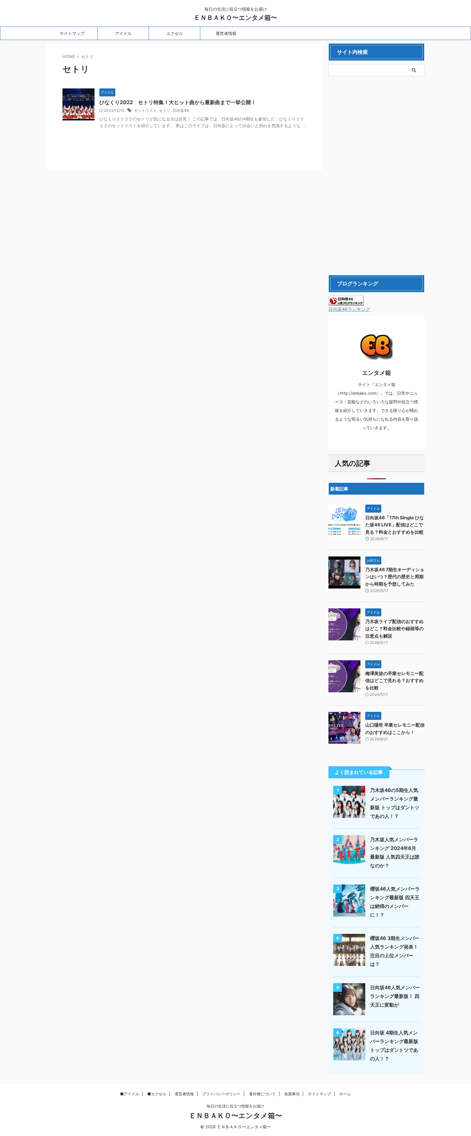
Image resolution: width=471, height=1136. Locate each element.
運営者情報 (226, 33)
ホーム (345, 1093)
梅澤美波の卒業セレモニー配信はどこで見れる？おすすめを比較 (394, 680)
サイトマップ (72, 33)
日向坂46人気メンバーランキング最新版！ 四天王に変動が (395, 996)
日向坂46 (180, 110)
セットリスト (145, 110)
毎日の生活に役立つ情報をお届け (235, 1106)
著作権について (262, 1093)
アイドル (123, 33)
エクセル (174, 33)
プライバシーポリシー (221, 1093)
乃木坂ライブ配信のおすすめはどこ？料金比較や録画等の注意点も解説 (394, 628)
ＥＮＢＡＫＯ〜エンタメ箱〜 (235, 17)
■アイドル (129, 1093)
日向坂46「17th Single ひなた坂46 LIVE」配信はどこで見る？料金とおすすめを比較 (394, 525)
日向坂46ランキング (349, 309)
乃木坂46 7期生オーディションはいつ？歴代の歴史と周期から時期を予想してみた (394, 577)
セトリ (164, 110)
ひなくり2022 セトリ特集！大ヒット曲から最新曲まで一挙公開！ (177, 102)
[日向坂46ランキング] (346, 302)
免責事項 (292, 1093)
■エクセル (156, 1093)
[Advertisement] (376, 175)
